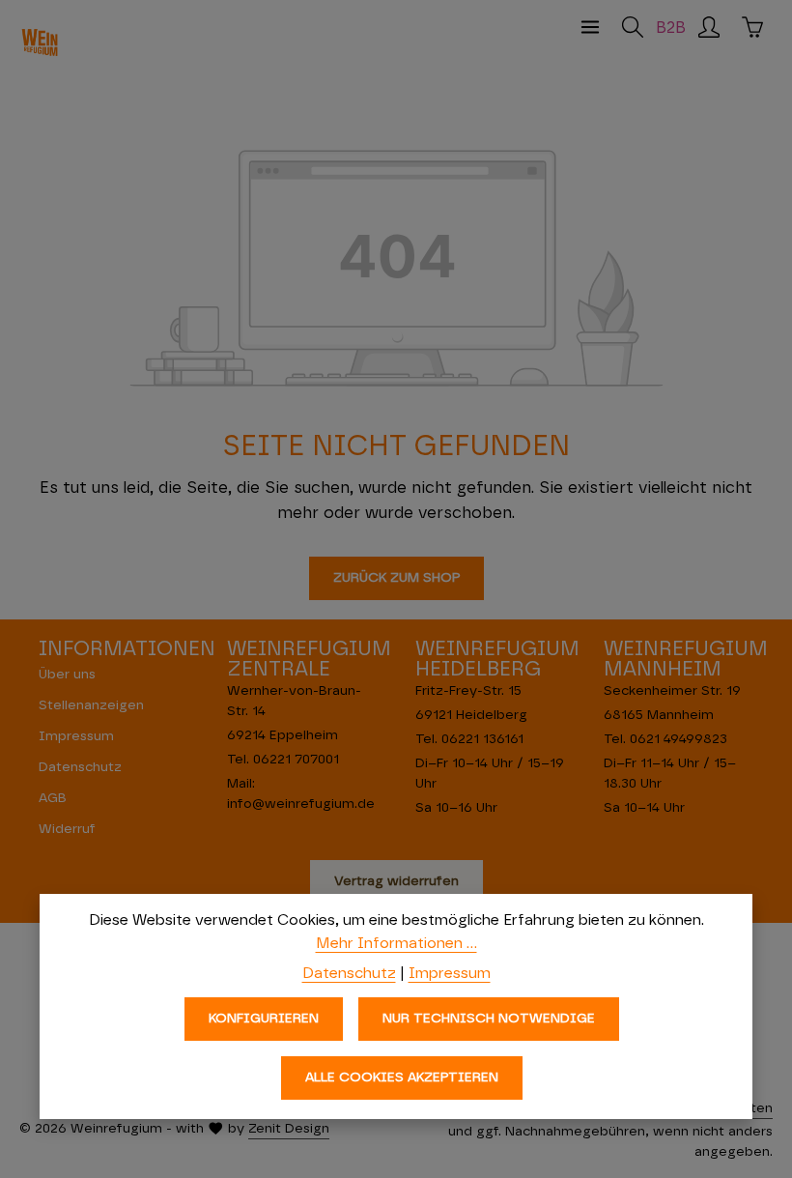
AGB (53, 798)
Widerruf (67, 829)
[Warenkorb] (752, 27)
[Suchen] (632, 27)
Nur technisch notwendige (488, 1018)
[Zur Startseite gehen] (39, 42)
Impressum (76, 736)
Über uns (67, 674)
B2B (671, 29)
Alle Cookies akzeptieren (401, 1077)
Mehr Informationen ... (396, 943)
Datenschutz (80, 767)
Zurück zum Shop (396, 578)
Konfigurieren (264, 1018)
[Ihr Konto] (709, 27)
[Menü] (590, 27)
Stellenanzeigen (91, 705)
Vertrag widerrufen (396, 881)
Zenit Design (288, 1128)
